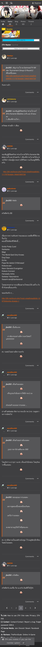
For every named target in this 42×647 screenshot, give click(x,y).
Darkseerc (11, 227)
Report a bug (29, 621)
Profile (3, 21)
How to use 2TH (13, 615)
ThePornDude (16, 634)
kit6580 (10, 146)
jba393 (18, 10)
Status (10, 23)
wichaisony (11, 99)
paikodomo (11, 188)
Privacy (33, 615)
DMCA (11, 625)
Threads (31, 23)
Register (37, 3)
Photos (23, 23)
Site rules (25, 615)
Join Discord (19, 628)
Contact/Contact (17, 621)
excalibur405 (12, 315)
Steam (27, 628)
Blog (16, 23)
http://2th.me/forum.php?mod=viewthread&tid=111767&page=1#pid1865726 (21, 77)
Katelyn (10, 55)
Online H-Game (29, 634)
